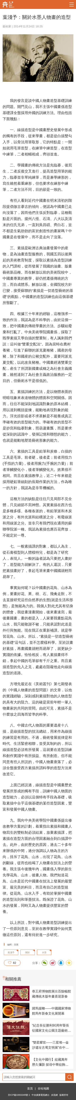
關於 (27, 952)
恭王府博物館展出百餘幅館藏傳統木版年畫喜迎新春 (51, 994)
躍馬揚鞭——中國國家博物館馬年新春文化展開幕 (51, 1011)
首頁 (30, 1088)
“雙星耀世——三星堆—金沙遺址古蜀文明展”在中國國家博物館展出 (50, 1045)
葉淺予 (11, 952)
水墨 (44, 952)
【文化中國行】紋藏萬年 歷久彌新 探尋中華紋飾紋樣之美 (50, 1062)
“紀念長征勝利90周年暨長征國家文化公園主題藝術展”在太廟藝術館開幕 (50, 1028)
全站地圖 (43, 1088)
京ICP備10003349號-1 (19, 1095)
